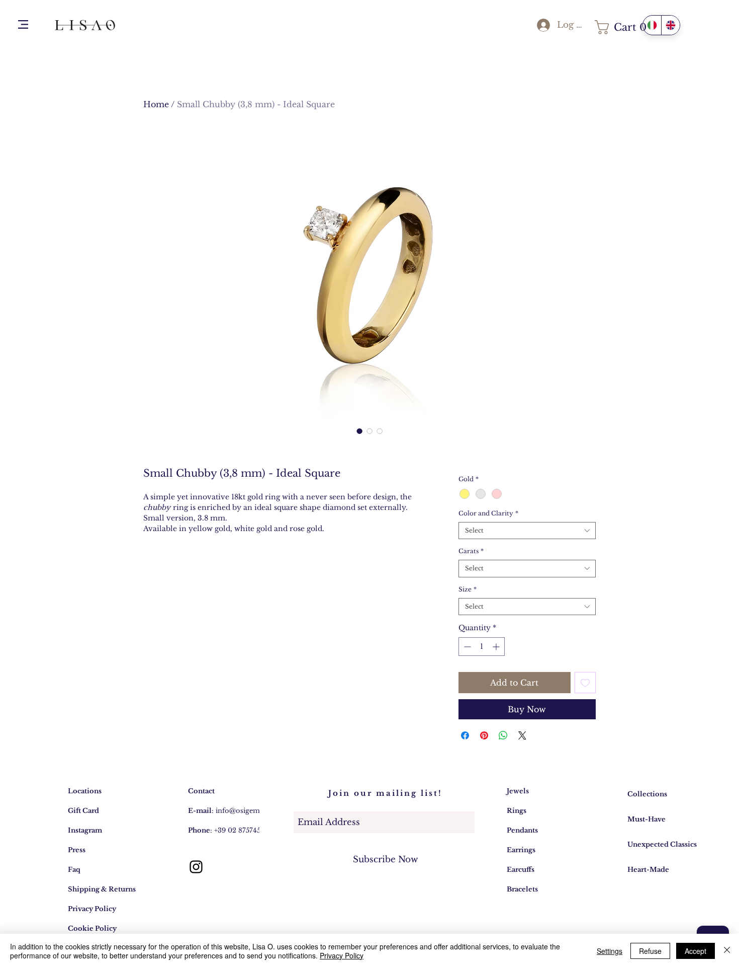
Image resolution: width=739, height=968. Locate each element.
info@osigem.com (246, 810)
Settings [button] (609, 951)
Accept (695, 951)
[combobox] (527, 531)
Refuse (650, 951)
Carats (471, 551)
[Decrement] (466, 646)
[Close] (727, 951)
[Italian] (652, 25)
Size (467, 589)
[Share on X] (522, 735)
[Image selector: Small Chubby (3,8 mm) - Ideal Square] (359, 431)
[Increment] (497, 646)
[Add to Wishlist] (585, 682)
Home (156, 104)
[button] (23, 24)
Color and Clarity (488, 513)
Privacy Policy (341, 955)
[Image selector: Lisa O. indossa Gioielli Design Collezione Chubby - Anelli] (369, 431)
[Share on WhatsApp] (503, 735)
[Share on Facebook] (465, 735)
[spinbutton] (482, 646)
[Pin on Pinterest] (484, 735)
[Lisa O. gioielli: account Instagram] (196, 866)
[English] (670, 25)
